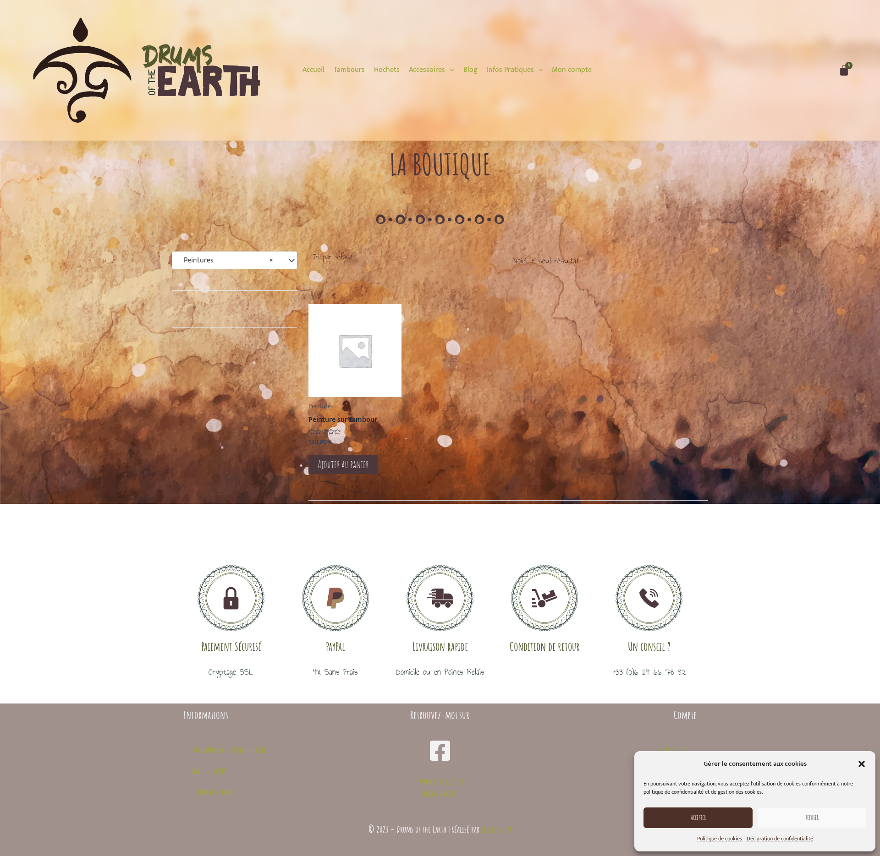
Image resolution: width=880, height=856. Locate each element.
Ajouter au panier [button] (343, 464)
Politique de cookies (719, 838)
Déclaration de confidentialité (780, 838)
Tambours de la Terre (440, 781)
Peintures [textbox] (225, 261)
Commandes (674, 771)
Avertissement (209, 771)
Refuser (812, 817)
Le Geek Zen (496, 829)
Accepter (698, 817)
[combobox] (234, 260)
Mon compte (673, 750)
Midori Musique (439, 794)
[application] (449, 70)
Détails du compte (667, 792)
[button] (861, 764)
